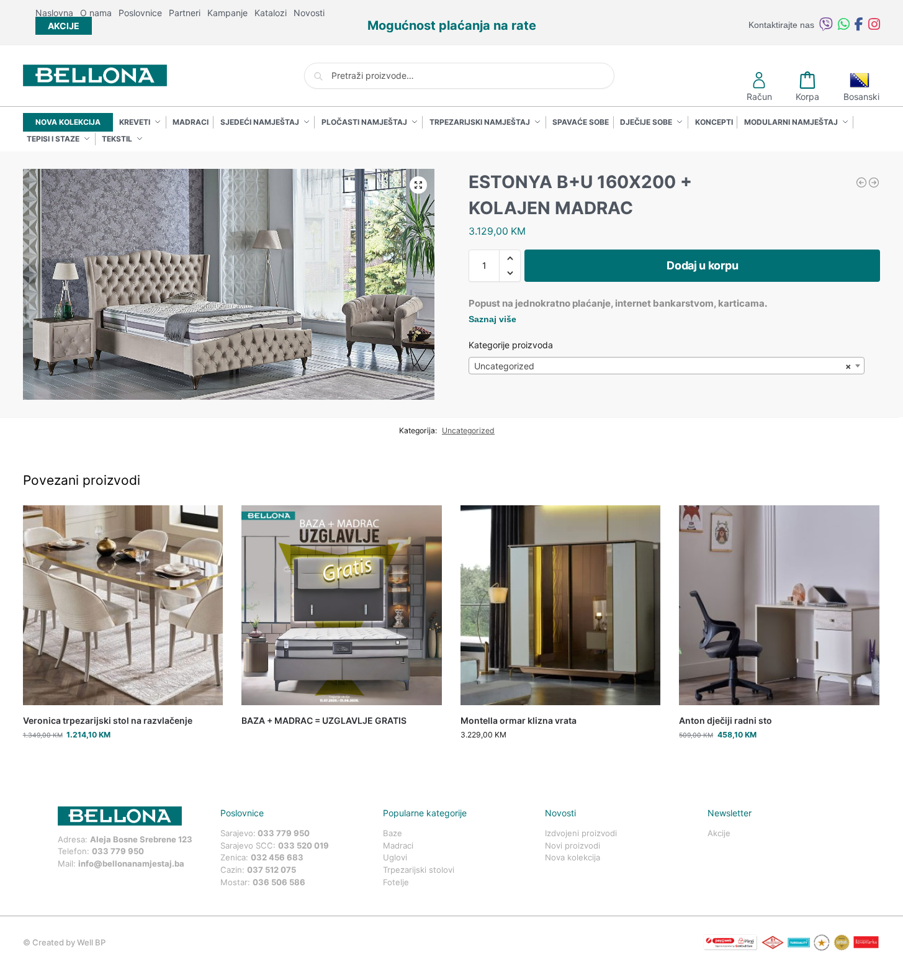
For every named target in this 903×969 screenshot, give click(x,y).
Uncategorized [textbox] (662, 366)
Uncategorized (468, 430)
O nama (96, 12)
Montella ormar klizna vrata (518, 720)
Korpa (807, 96)
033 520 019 (303, 845)
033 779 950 (118, 851)
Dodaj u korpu (702, 265)
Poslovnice (140, 12)
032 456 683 (277, 857)
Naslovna (54, 12)
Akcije (719, 833)
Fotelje (396, 882)
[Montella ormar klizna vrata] (874, 182)
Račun (759, 96)
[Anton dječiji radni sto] (779, 605)
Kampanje (227, 12)
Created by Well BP (69, 942)
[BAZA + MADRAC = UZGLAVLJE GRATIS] (341, 605)
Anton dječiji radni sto (725, 720)
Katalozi (270, 12)
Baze (392, 833)
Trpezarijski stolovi (418, 870)
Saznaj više (492, 319)
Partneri (184, 12)
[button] (418, 185)
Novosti (309, 12)
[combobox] (667, 365)
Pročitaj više (341, 741)
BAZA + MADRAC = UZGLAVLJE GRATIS (324, 720)
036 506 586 (279, 882)
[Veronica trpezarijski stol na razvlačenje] (123, 605)
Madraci (398, 845)
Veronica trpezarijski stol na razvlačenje (107, 720)
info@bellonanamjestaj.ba (131, 863)
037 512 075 (271, 870)
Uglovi (395, 857)
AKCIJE (63, 25)
